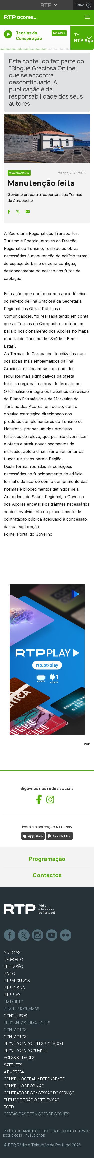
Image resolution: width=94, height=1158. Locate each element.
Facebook (10, 935)
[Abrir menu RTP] (47, 5)
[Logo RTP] (29, 909)
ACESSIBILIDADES (19, 1057)
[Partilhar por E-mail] (28, 211)
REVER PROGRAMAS (21, 1008)
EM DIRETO (13, 1001)
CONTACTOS (15, 1036)
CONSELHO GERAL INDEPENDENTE (34, 1079)
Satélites (13, 1065)
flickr (66, 935)
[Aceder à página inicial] (31, 17)
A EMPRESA (14, 1072)
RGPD (9, 1107)
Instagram (38, 935)
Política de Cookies (59, 1131)
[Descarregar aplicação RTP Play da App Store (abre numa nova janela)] (33, 835)
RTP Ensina (14, 987)
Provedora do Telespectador (33, 1043)
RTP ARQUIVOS (17, 980)
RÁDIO (9, 973)
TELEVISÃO (13, 966)
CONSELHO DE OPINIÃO (24, 1086)
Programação (47, 859)
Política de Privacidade (22, 1131)
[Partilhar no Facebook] (9, 211)
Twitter (24, 935)
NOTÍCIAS (12, 952)
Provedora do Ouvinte (26, 1050)
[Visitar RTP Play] (47, 659)
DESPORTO (13, 959)
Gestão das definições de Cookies (36, 1114)
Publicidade (35, 1135)
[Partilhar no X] (18, 211)
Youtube (52, 935)
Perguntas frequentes (27, 1022)
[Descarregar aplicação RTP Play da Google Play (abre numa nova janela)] (59, 835)
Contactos (47, 875)
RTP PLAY (12, 994)
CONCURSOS (15, 1015)
